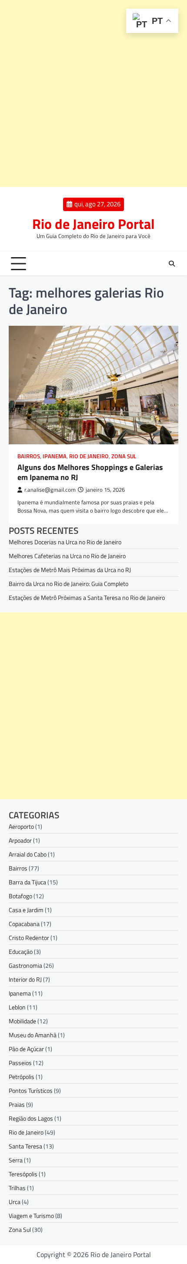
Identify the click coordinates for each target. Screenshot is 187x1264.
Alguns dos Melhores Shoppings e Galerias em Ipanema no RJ (90, 472)
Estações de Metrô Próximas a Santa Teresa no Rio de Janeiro (87, 597)
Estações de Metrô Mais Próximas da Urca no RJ (70, 569)
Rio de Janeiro (89, 456)
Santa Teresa (25, 1146)
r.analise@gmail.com (50, 490)
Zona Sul (123, 456)
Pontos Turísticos (31, 1090)
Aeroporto (21, 826)
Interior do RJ (25, 979)
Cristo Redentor (29, 937)
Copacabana (24, 923)
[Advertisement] (93, 93)
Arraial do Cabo (28, 854)
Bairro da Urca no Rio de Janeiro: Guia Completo (68, 583)
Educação (21, 951)
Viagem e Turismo (31, 1215)
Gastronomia (25, 965)
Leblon (17, 1007)
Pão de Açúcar (26, 1048)
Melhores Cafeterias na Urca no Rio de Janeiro (67, 555)
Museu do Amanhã (33, 1034)
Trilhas (17, 1187)
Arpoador (20, 840)
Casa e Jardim (26, 909)
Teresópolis (23, 1173)
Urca (14, 1201)
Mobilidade (22, 1021)
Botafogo (20, 895)
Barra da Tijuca (27, 882)
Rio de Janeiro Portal (93, 223)
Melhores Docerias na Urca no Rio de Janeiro (65, 541)
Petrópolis (21, 1076)
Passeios (20, 1062)
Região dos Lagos (31, 1118)
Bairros (28, 456)
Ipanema (55, 456)
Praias (17, 1104)
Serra (16, 1160)
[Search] (171, 263)
